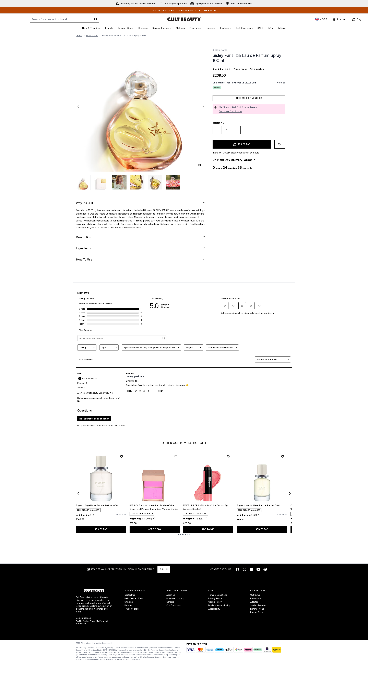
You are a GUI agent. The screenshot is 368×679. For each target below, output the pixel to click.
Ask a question (257, 69)
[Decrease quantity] (217, 130)
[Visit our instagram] (251, 569)
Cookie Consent (83, 618)
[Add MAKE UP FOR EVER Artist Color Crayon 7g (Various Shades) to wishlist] (228, 456)
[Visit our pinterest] (265, 569)
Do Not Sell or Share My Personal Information (92, 622)
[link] (339, 19)
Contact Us (129, 595)
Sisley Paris (220, 50)
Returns (128, 605)
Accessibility (214, 609)
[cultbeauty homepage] (184, 19)
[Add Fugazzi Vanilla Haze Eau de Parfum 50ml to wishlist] (282, 456)
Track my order (131, 609)
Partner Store (256, 612)
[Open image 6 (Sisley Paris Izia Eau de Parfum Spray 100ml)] (173, 182)
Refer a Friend (257, 609)
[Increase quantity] (236, 130)
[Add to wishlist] (279, 144)
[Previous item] (78, 493)
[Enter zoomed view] (199, 165)
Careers (170, 602)
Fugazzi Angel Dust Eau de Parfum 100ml (97, 505)
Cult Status (255, 595)
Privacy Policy (215, 598)
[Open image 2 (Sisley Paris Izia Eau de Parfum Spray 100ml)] (101, 182)
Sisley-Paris (92, 35)
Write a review (240, 69)
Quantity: (219, 123)
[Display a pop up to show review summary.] (154, 519)
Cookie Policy (215, 602)
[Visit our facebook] (237, 569)
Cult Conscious (173, 605)
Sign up (164, 569)
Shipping (128, 602)
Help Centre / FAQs (133, 598)
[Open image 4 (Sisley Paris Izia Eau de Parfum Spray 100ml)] (137, 182)
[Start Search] (95, 19)
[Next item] (290, 493)
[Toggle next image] (203, 106)
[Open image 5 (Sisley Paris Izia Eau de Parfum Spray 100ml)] (155, 182)
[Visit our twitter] (244, 569)
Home (79, 35)
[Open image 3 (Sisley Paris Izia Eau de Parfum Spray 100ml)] (119, 182)
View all (281, 82)
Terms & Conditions (217, 595)
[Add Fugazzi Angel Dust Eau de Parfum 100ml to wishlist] (121, 456)
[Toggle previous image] (78, 106)
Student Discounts (259, 605)
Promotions (255, 598)
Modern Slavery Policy (219, 605)
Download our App (175, 598)
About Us (170, 595)
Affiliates (254, 602)
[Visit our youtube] (258, 569)
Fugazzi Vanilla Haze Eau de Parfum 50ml (258, 505)
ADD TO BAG (101, 529)
